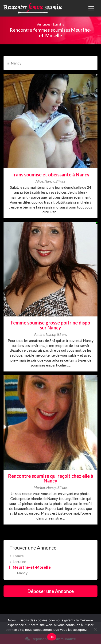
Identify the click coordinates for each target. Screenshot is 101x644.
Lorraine (58, 24)
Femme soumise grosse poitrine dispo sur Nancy (50, 325)
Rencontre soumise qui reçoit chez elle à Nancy (50, 478)
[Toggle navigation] (91, 8)
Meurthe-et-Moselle (32, 567)
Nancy (16, 63)
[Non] (95, 629)
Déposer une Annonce (50, 591)
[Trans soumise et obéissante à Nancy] (50, 120)
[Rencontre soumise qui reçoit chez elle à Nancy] (50, 422)
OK (52, 637)
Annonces (43, 24)
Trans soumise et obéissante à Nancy (50, 174)
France (18, 556)
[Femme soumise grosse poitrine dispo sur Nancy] (50, 268)
